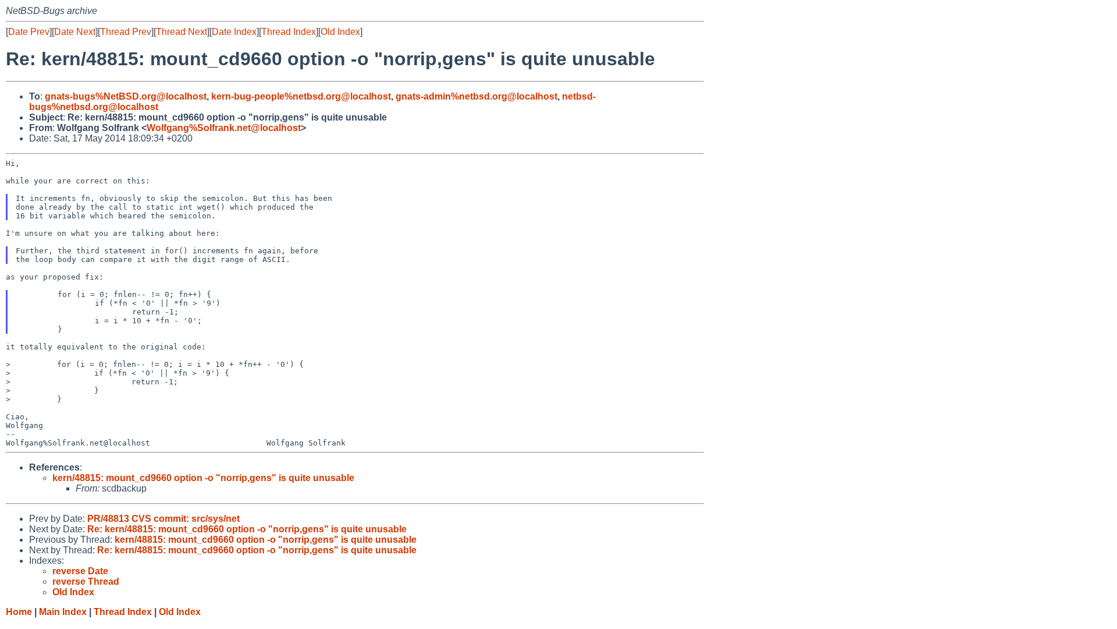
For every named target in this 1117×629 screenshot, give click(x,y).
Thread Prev (125, 32)
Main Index (63, 612)
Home (19, 612)
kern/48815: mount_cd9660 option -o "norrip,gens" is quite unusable (203, 478)
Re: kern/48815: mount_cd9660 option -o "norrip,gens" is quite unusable (247, 529)
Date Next (74, 32)
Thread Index (288, 32)
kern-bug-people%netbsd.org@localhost (301, 96)
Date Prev (28, 32)
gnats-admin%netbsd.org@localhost (476, 96)
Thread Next (181, 32)
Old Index (340, 32)
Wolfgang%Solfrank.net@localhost (224, 128)
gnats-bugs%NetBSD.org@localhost (126, 96)
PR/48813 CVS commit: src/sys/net (163, 519)
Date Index (234, 32)
